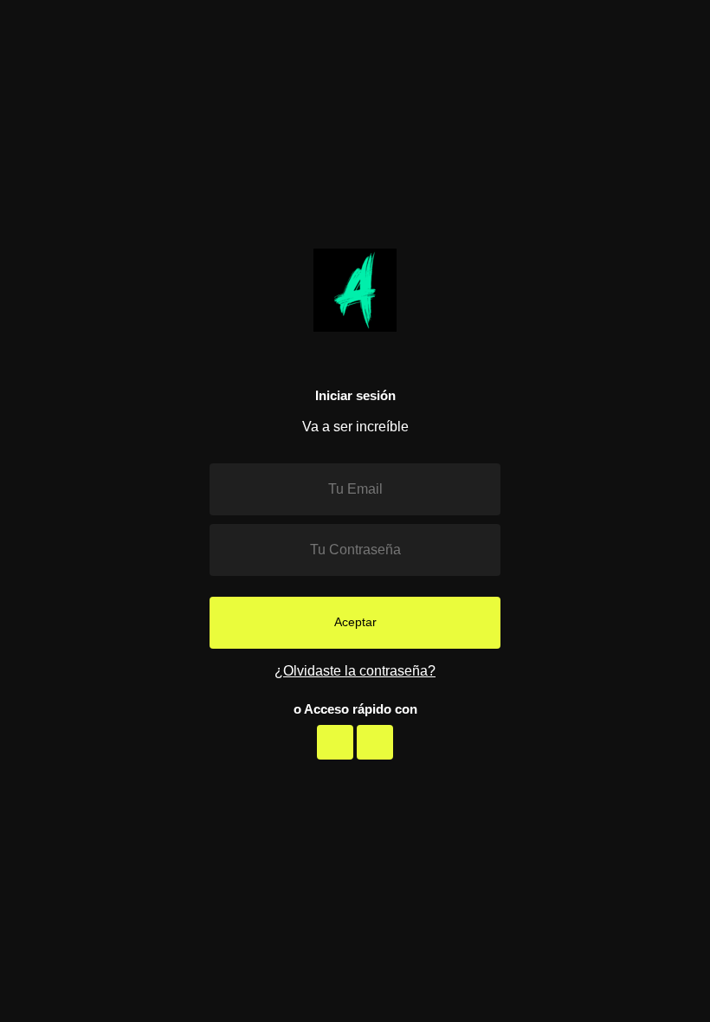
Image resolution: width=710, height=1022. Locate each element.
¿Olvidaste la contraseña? (355, 670)
